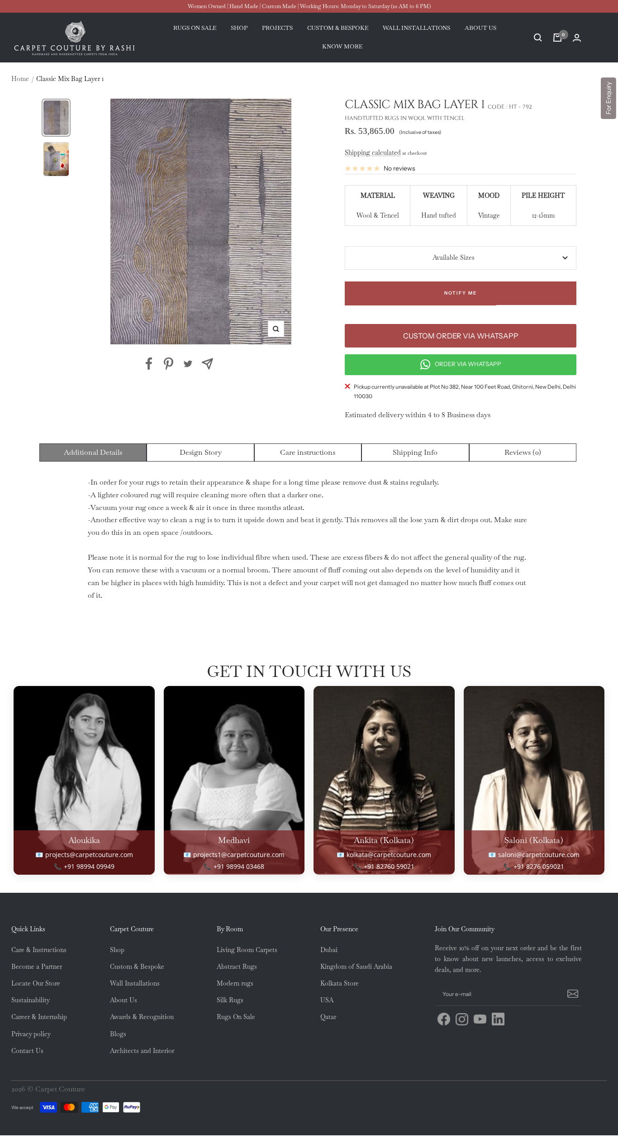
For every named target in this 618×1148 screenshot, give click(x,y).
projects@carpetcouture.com (89, 854)
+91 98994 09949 (89, 866)
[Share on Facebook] (149, 363)
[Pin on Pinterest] (168, 363)
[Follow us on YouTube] (480, 1019)
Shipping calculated (373, 152)
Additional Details (93, 452)
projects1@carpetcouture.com (239, 854)
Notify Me (460, 293)
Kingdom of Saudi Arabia (356, 966)
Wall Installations (135, 983)
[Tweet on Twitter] (188, 363)
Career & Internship (39, 1017)
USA (326, 1000)
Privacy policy (31, 1034)
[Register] (571, 994)
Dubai (329, 950)
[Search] (538, 37)
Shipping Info (415, 452)
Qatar (328, 1017)
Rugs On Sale (236, 1017)
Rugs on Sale (194, 28)
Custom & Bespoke (137, 966)
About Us (123, 1000)
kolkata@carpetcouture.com (389, 854)
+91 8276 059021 (538, 866)
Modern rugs (235, 983)
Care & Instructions (39, 950)
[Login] (577, 38)
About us (480, 28)
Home (20, 79)
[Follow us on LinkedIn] (498, 1019)
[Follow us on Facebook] (444, 1019)
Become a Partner (36, 966)
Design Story (201, 452)
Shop (239, 28)
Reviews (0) (522, 452)
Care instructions (307, 452)
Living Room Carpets (247, 950)
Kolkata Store (339, 983)
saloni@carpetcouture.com (539, 854)
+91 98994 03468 (239, 866)
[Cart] (557, 37)
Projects (277, 28)
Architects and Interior (142, 1051)
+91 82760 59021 (389, 866)
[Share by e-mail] (207, 363)
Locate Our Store (35, 983)
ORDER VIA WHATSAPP (468, 363)
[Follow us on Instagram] (462, 1019)
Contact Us (27, 1051)
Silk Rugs (230, 1000)
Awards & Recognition (142, 1017)
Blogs (118, 1034)
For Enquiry (608, 98)
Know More (342, 46)
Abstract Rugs (237, 966)
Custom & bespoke (337, 28)
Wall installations (416, 28)
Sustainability (30, 1000)
